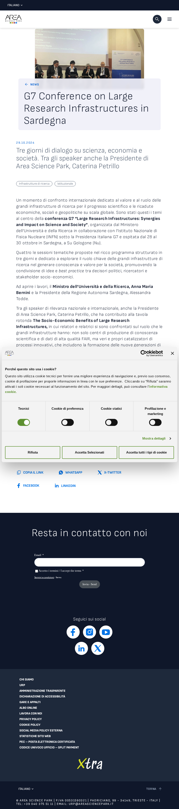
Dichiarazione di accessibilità (42, 696)
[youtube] (105, 632)
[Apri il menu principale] (169, 19)
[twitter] (97, 648)
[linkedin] (81, 648)
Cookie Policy (29, 725)
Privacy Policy (30, 719)
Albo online (28, 708)
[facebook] (73, 632)
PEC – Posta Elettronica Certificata (47, 742)
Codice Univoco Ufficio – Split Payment (49, 747)
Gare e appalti (30, 702)
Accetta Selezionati (89, 452)
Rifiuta (33, 452)
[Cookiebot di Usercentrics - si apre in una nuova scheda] (144, 353)
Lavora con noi (30, 713)
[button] (157, 19)
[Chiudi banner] (172, 353)
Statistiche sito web (35, 736)
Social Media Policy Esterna (40, 730)
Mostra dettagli (154, 438)
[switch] (67, 422)
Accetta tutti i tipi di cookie (146, 452)
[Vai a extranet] (89, 763)
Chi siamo (26, 679)
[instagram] (89, 632)
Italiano (13, 5)
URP (22, 685)
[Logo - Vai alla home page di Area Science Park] (13, 19)
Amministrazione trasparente (42, 691)
